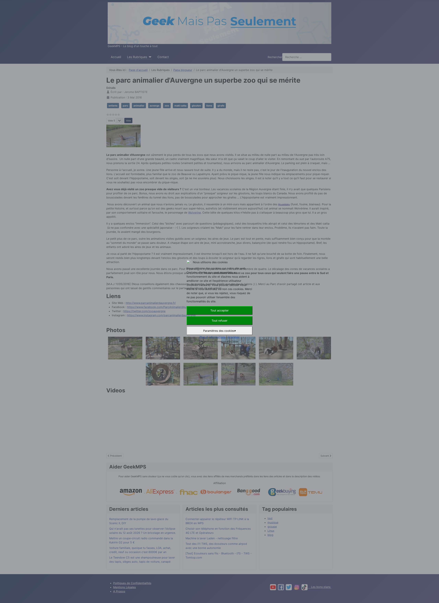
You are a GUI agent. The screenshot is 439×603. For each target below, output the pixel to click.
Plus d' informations (212, 337)
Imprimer (233, 337)
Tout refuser (219, 320)
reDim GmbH (232, 341)
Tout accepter (219, 310)
